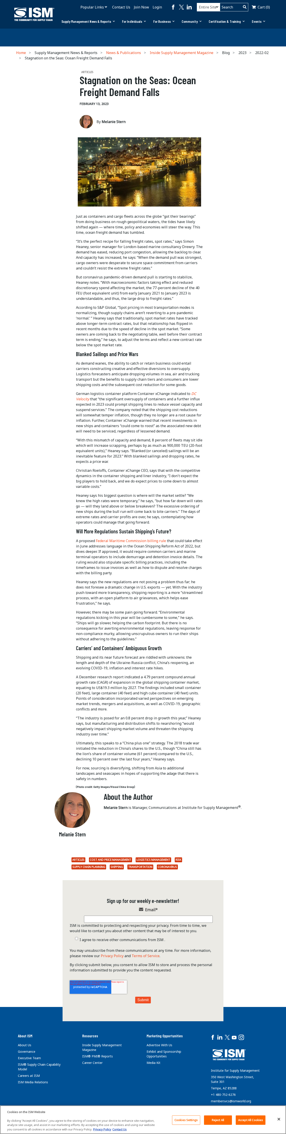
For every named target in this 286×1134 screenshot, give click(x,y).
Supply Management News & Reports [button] (86, 21)
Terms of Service (146, 955)
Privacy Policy (112, 955)
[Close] (279, 1119)
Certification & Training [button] (225, 21)
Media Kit (153, 1063)
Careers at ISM (29, 1075)
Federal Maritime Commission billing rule (131, 540)
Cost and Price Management (110, 860)
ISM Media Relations (33, 1082)
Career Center (92, 1063)
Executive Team (29, 1058)
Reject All (218, 1120)
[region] (143, 1119)
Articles (78, 860)
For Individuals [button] (132, 21)
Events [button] (256, 21)
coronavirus (167, 867)
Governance (26, 1051)
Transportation (140, 867)
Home (21, 52)
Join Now (141, 7)
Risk (178, 860)
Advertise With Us (159, 1045)
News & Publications (123, 52)
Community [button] (190, 21)
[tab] (88, 21)
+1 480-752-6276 (223, 1094)
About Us (24, 1045)
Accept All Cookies (250, 1120)
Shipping (117, 867)
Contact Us (121, 7)
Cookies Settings (186, 1120)
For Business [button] (162, 21)
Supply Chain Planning (88, 867)
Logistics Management (153, 860)
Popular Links (92, 7)
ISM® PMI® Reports (97, 1056)
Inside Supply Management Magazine (181, 52)
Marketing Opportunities (165, 1035)
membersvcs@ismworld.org (231, 1101)
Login (157, 7)
